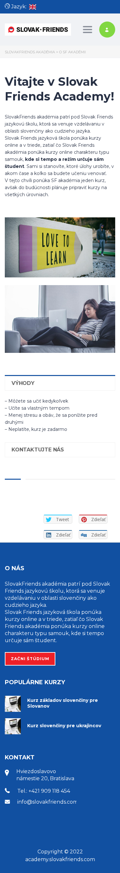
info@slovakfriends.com (47, 802)
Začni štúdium (30, 658)
